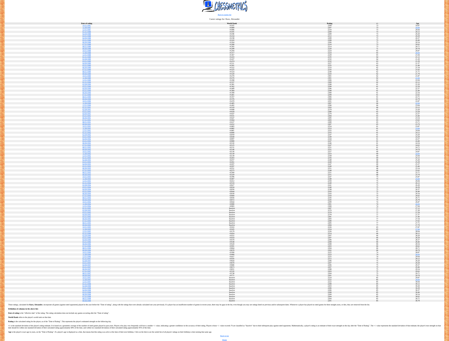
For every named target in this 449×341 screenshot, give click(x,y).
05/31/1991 (86, 116)
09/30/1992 (86, 149)
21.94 (417, 78)
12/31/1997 (86, 282)
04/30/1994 (86, 189)
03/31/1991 (86, 112)
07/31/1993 (86, 170)
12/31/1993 (86, 181)
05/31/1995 (86, 217)
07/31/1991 (86, 120)
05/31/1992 (86, 141)
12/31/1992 (86, 156)
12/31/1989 (86, 80)
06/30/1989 (86, 68)
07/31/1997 (86, 271)
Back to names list (224, 15)
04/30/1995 (86, 215)
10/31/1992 (86, 152)
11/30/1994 (87, 204)
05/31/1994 (86, 191)
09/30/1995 (86, 225)
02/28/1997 (86, 261)
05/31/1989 (86, 65)
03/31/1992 (86, 137)
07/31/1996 (86, 246)
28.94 (417, 254)
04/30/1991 (86, 114)
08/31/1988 (86, 46)
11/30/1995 (87, 229)
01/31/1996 (86, 233)
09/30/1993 (86, 175)
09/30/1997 (86, 275)
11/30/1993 (87, 179)
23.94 (417, 128)
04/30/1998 (86, 290)
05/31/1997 (86, 267)
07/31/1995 (86, 221)
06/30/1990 (86, 93)
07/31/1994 (86, 196)
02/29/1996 (86, 236)
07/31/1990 (86, 95)
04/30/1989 (86, 63)
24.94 (417, 154)
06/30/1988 (86, 42)
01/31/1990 (86, 82)
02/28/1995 (86, 210)
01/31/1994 (86, 183)
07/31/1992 (86, 145)
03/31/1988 (86, 36)
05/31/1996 (86, 242)
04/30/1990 (86, 89)
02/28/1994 (86, 185)
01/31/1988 (86, 32)
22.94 (417, 103)
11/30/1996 (87, 254)
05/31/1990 (86, 91)
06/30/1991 (86, 118)
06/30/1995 (86, 219)
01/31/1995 (86, 208)
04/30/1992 (86, 139)
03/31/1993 (86, 162)
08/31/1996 (86, 248)
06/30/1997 (86, 269)
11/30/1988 (87, 53)
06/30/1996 (86, 244)
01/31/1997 (86, 259)
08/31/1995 (86, 223)
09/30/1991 (86, 124)
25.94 (417, 179)
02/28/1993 (86, 160)
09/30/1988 (86, 49)
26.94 (417, 204)
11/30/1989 (87, 78)
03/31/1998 (86, 288)
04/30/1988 (86, 38)
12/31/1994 (86, 206)
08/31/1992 (86, 147)
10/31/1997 (86, 278)
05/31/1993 (86, 166)
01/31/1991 (86, 107)
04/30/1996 (86, 240)
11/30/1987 (87, 28)
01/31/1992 (86, 133)
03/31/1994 (86, 187)
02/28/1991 (86, 110)
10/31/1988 (86, 51)
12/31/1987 (86, 30)
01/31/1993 (86, 158)
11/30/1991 (87, 128)
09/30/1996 (86, 250)
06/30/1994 (86, 194)
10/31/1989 (86, 76)
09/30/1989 (86, 74)
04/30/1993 (86, 164)
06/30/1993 (86, 168)
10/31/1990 (86, 101)
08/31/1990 (86, 97)
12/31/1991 (86, 131)
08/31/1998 (86, 299)
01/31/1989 (86, 57)
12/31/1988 (86, 55)
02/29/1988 (86, 34)
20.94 (417, 53)
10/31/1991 (86, 126)
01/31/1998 (86, 284)
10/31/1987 (86, 25)
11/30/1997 (87, 280)
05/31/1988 (86, 40)
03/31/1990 (86, 86)
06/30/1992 (86, 143)
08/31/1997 (86, 273)
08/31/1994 (86, 198)
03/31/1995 (86, 212)
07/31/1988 (86, 44)
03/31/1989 (86, 61)
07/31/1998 (86, 296)
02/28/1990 (86, 84)
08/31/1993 (86, 173)
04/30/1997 (86, 265)
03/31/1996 (86, 238)
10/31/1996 (86, 252)
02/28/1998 (86, 286)
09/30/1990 (86, 99)
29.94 (417, 280)
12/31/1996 (86, 257)
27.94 (417, 229)
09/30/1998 (86, 301)
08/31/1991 (86, 122)
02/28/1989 (86, 59)
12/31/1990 (86, 105)
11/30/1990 (87, 103)
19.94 (417, 28)
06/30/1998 (86, 294)
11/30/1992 (87, 154)
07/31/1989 (86, 70)
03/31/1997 (86, 263)
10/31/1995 (86, 227)
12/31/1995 (86, 231)
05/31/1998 (86, 292)
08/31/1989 (86, 72)
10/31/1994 (86, 202)
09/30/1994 (86, 200)
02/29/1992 (86, 135)
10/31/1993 (86, 177)
